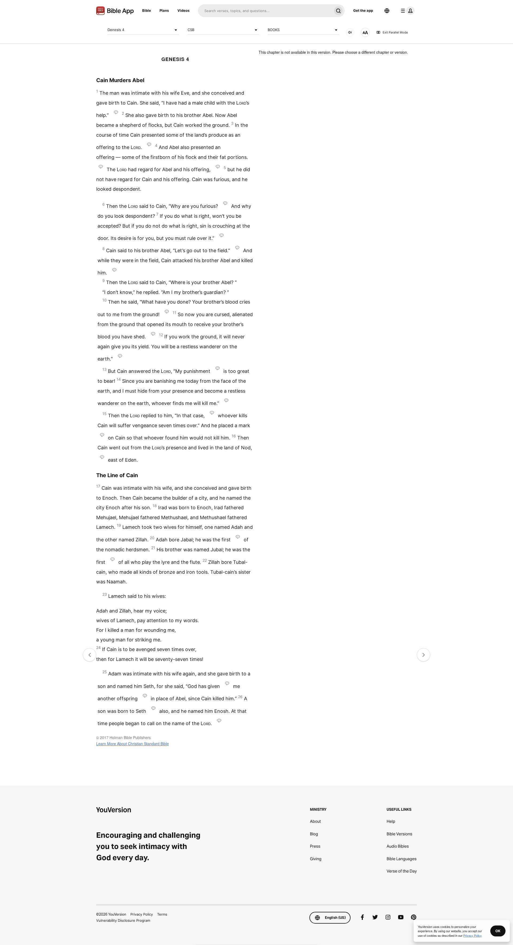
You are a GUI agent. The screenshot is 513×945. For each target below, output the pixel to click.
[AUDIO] (350, 32)
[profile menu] (407, 10)
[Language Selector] (387, 10)
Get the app (363, 10)
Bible (146, 10)
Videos (183, 10)
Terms (162, 914)
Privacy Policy (141, 914)
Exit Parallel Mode (395, 32)
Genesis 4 (115, 30)
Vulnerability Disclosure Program (123, 920)
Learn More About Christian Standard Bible (132, 743)
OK (497, 931)
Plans (164, 10)
